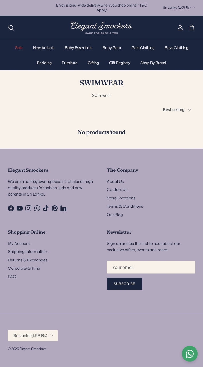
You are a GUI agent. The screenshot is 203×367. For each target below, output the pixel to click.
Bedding (44, 62)
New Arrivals (43, 47)
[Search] (11, 28)
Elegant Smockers (33, 348)
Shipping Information (27, 251)
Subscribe (124, 283)
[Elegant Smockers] (101, 28)
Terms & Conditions (125, 206)
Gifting (93, 62)
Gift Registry (119, 62)
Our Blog (115, 214)
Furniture (69, 62)
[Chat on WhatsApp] (190, 354)
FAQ (12, 276)
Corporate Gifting (24, 268)
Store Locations (121, 198)
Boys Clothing (176, 47)
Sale (19, 47)
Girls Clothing (143, 47)
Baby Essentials (78, 47)
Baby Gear (112, 47)
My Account (19, 243)
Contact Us (117, 189)
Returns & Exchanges (28, 260)
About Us (115, 181)
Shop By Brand (153, 62)
